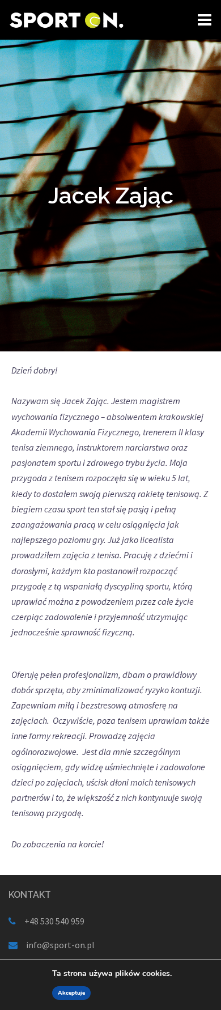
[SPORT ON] (66, 18)
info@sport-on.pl (60, 944)
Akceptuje (71, 993)
